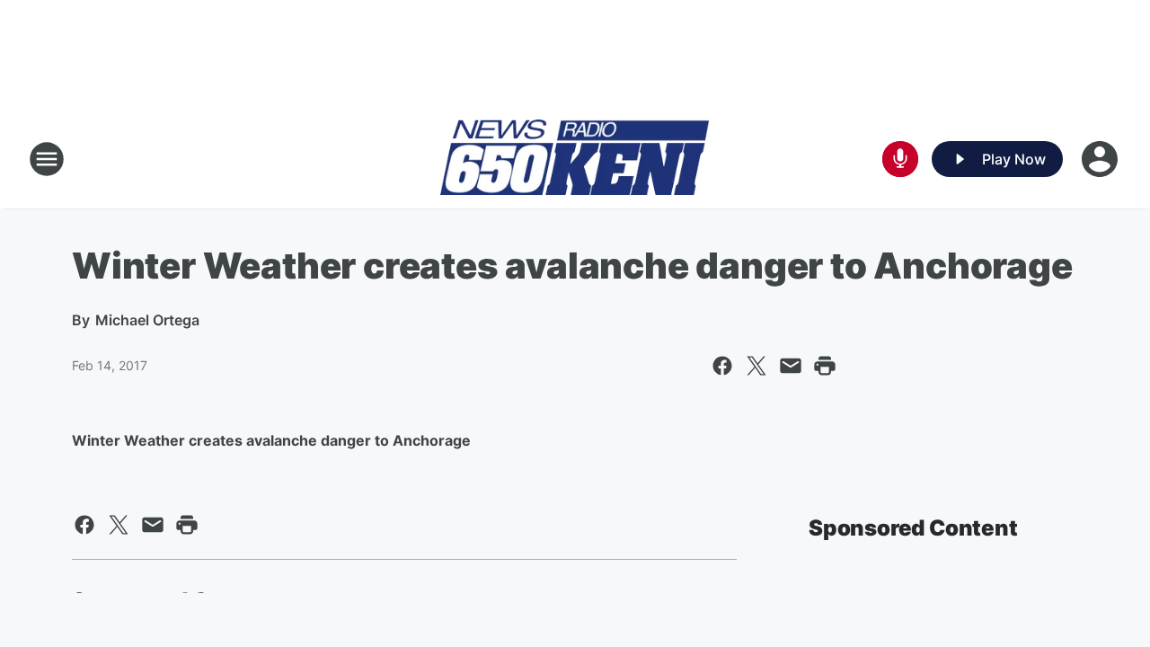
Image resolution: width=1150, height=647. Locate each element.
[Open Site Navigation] (47, 159)
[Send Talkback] (900, 159)
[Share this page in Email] (790, 365)
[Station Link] (575, 159)
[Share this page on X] (756, 365)
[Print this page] (824, 365)
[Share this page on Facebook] (722, 365)
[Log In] (1101, 159)
